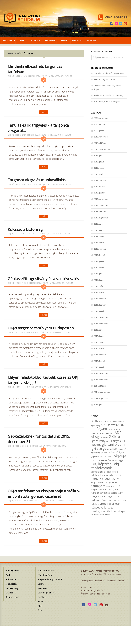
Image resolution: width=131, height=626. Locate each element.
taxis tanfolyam (108, 500)
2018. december (101, 199)
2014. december (101, 373)
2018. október (100, 211)
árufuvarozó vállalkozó (100, 515)
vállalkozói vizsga (115, 511)
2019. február (100, 186)
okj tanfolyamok (105, 465)
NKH (111, 457)
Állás (40, 610)
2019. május (99, 168)
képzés (107, 457)
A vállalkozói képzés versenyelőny (108, 95)
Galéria (41, 583)
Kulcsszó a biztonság (25, 229)
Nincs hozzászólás (37, 76)
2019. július (98, 155)
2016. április (99, 292)
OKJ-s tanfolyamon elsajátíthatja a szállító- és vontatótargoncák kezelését (44, 493)
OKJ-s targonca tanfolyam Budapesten (41, 328)
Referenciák (77, 40)
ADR (94, 421)
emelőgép (104, 437)
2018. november (101, 205)
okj (116, 455)
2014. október (100, 385)
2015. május (99, 342)
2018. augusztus (101, 217)
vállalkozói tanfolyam (102, 509)
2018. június (99, 230)
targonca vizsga (101, 496)
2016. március (100, 298)
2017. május (99, 267)
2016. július (98, 273)
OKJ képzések (102, 463)
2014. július (98, 404)
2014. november (101, 379)
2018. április (99, 242)
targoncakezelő (97, 482)
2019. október (100, 143)
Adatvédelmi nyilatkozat (92, 590)
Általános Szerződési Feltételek (95, 593)
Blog (40, 606)
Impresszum (86, 587)
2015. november (101, 323)
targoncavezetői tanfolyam (104, 489)
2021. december (101, 118)
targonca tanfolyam (104, 484)
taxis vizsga (118, 500)
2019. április (99, 174)
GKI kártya (112, 441)
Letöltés (42, 597)
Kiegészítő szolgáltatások (50, 579)
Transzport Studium (61, 76)
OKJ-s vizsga (115, 460)
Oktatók (63, 40)
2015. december (101, 317)
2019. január (99, 192)
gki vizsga (99, 448)
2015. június (99, 336)
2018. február (100, 255)
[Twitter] (121, 23)
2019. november (101, 136)
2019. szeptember (102, 149)
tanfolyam (105, 475)
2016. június (99, 280)
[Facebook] (111, 23)
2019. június (99, 161)
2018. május (99, 236)
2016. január (99, 311)
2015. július (98, 330)
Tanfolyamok (9, 40)
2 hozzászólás (34, 446)
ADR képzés (109, 425)
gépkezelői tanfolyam (112, 452)
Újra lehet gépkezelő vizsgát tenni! (109, 73)
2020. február (100, 124)
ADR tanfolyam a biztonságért (107, 101)
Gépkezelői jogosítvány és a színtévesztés (43, 278)
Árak (22, 40)
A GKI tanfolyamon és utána (106, 79)
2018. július (98, 224)
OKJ (9, 76)
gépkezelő (112, 449)
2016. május (99, 286)
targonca (116, 475)
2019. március (100, 180)
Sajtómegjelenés (46, 592)
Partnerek (42, 588)
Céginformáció (45, 575)
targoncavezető (113, 486)
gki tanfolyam (113, 444)
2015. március (100, 354)
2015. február (100, 361)
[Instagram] (116, 23)
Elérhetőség (91, 40)
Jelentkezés (50, 40)
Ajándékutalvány (46, 570)
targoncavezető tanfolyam (107, 492)
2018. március (100, 249)
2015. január (99, 367)
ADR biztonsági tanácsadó (110, 421)
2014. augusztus (101, 398)
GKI (112, 436)
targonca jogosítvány (105, 478)
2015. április (99, 348)
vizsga (103, 503)
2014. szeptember (102, 392)
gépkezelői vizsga (97, 457)
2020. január (99, 130)
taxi (114, 497)
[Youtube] (125, 23)
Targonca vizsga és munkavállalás (37, 179)
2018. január (99, 261)
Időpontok (36, 40)
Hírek (40, 601)
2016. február (100, 305)
